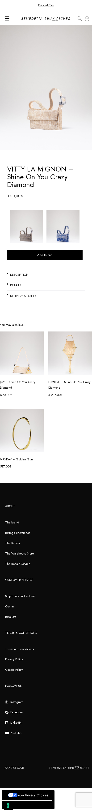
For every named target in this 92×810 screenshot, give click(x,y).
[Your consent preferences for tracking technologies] (8, 805)
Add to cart (44, 255)
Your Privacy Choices (32, 795)
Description (19, 274)
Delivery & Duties (23, 296)
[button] (46, 275)
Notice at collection (18, 804)
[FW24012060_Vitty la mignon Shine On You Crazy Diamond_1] (46, 87)
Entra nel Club (46, 5)
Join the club (14, 767)
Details (15, 285)
